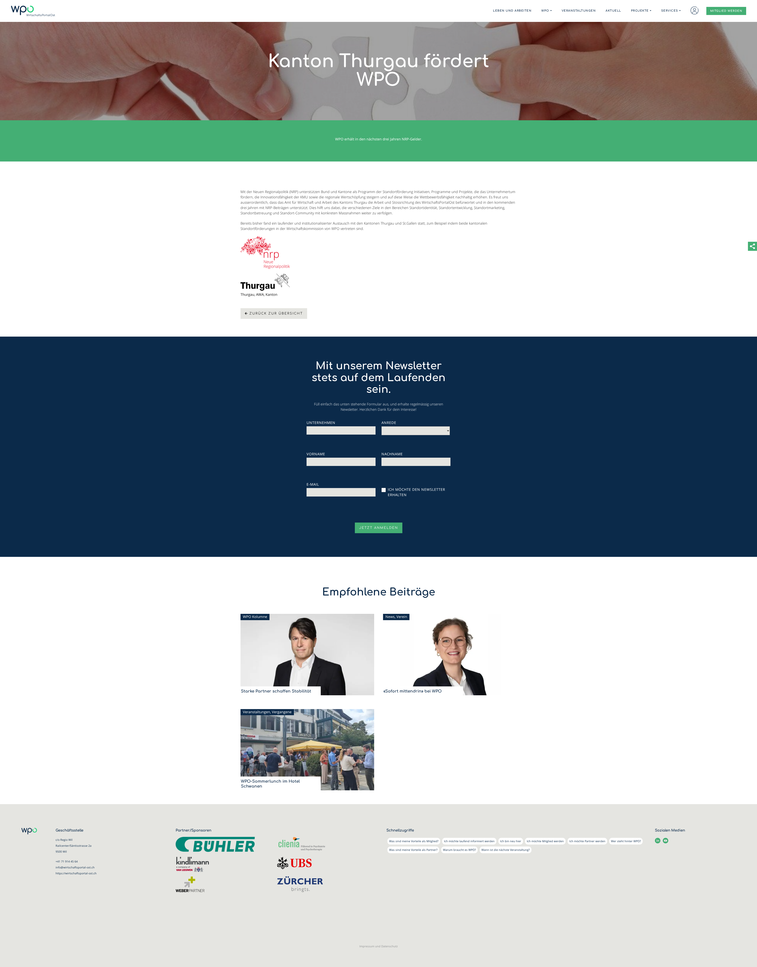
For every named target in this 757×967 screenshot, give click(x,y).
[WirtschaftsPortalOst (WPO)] (33, 11)
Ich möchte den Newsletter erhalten (416, 492)
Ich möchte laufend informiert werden (469, 841)
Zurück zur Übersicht (276, 313)
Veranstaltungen (579, 10)
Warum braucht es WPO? (459, 850)
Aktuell (613, 10)
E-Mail (313, 484)
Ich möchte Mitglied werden (545, 841)
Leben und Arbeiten (512, 10)
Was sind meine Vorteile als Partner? (413, 850)
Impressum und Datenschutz (378, 946)
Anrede (388, 422)
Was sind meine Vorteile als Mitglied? (413, 841)
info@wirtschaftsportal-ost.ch (75, 867)
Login (694, 10)
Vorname (316, 454)
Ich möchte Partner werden (587, 841)
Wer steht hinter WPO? (626, 841)
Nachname (392, 454)
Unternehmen (321, 422)
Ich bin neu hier (510, 841)
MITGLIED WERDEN (726, 10)
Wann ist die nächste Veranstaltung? (505, 850)
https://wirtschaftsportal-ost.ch (76, 873)
